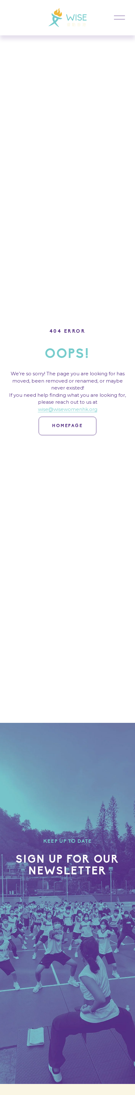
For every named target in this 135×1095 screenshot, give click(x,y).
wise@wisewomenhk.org (67, 409)
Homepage (67, 426)
